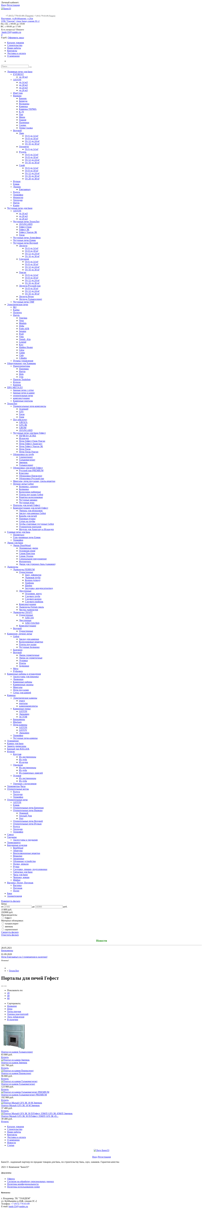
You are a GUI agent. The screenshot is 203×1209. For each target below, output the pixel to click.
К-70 (21, 111)
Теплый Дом (25, 815)
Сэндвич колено (33, 599)
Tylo (21, 376)
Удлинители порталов (30, 526)
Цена (9, 1009)
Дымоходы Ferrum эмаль (31, 607)
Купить (5, 1057)
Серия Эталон (26, 556)
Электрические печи (17, 304)
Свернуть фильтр (10, 932)
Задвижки (24, 666)
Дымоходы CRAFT (23, 612)
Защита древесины (16, 746)
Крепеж (17, 385)
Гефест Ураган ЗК (28, 232)
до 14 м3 (23, 82)
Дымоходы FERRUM (24, 569)
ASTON (17, 79)
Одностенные (26, 572)
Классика (24, 473)
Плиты (22, 663)
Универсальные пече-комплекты (29, 406)
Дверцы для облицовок (31, 510)
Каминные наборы (22, 682)
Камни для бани (15, 743)
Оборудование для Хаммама (21, 363)
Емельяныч (24, 189)
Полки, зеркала (21, 864)
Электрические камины (25, 698)
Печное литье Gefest (23, 484)
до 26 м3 (23, 90)
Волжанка (24, 103)
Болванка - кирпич (28, 486)
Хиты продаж (14, 1011)
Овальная (18, 765)
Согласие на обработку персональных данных (30, 1181)
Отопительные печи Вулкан (27, 824)
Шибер (28, 585)
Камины (11, 695)
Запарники (18, 858)
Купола (17, 382)
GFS (21, 411)
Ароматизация (14, 896)
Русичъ (22, 152)
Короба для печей (28, 516)
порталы (23, 703)
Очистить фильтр (10, 935)
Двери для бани (15, 542)
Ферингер (18, 197)
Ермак (16, 184)
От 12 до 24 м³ (32, 141)
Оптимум (24, 146)
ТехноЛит (12, 403)
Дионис (17, 186)
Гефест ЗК (24, 229)
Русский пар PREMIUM (31, 470)
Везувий (17, 130)
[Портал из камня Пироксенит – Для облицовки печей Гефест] (17, 1070)
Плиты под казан (27, 644)
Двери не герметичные (30, 658)
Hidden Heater (26, 347)
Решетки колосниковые (31, 497)
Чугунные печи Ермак (24, 240)
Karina (16, 310)
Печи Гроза (24, 449)
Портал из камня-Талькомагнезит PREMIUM (24, 1094)
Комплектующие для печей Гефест (30, 508)
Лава (21, 133)
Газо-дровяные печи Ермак (27, 537)
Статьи (10, 1145)
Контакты (12, 50)
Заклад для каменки (29, 639)
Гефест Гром (25, 227)
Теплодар (18, 200)
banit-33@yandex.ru (11, 32)
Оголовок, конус (33, 593)
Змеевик (23, 462)
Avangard (23, 409)
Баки (9, 893)
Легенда (23, 245)
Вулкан (17, 181)
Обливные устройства (24, 861)
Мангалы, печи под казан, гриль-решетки (34, 481)
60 (8, 998)
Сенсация (24, 259)
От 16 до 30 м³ (32, 144)
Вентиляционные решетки (26, 853)
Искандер (24, 438)
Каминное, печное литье (19, 633)
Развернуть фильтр (10, 901)
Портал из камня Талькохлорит (17, 1052)
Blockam (17, 722)
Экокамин (24, 714)
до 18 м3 (23, 77)
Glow (21, 350)
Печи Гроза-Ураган (28, 451)
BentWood (18, 848)
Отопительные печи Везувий (28, 821)
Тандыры (12, 837)
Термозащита (14, 842)
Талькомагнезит (27, 459)
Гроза (22, 235)
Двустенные (25, 591)
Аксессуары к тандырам (25, 840)
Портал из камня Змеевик (14, 1062)
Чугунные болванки (29, 647)
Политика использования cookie (23, 1187)
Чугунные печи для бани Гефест (29, 433)
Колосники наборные (30, 492)
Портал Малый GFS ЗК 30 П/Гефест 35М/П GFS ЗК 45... (29, 1116)
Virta (21, 336)
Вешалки (17, 856)
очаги (22, 700)
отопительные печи (23, 395)
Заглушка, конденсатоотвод (39, 588)
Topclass (23, 318)
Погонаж (17, 888)
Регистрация (13, 5)
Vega (21, 320)
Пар (21, 114)
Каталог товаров (15, 42)
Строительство (14, 45)
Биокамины (19, 719)
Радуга (16, 192)
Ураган (22, 272)
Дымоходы (12, 567)
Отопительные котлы (18, 789)
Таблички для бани (23, 872)
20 (8, 993)
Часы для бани (20, 874)
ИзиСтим (18, 93)
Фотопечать (25, 561)
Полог (16, 890)
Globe (22, 352)
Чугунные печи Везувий (25, 243)
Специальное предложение (33, 559)
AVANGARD (26, 224)
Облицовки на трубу (23, 454)
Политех (17, 312)
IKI (14, 307)
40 (8, 995)
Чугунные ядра (26, 502)
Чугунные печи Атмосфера (27, 237)
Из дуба (23, 759)
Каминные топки (22, 708)
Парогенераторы (21, 366)
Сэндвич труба (32, 596)
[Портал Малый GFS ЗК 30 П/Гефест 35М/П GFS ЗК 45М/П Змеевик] (37, 1113)
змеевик (8, 926)
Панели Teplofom (21, 379)
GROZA (23, 422)
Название (12, 1006)
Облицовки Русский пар (31, 478)
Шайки (16, 880)
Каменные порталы (23, 401)
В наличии (12, 1019)
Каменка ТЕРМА (28, 109)
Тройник (29, 583)
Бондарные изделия (17, 845)
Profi (21, 334)
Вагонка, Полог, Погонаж (20, 882)
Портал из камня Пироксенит (16, 1073)
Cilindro (23, 358)
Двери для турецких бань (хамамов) (37, 564)
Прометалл (18, 534)
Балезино (17, 650)
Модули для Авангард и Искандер (36, 529)
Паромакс (24, 368)
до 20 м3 (23, 216)
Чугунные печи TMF (23, 302)
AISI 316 (29, 617)
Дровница (18, 679)
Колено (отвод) (32, 580)
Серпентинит (26, 457)
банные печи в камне (24, 393)
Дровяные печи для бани (19, 71)
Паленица (24, 122)
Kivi (21, 344)
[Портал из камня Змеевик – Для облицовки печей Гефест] (15, 1060)
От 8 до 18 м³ (31, 138)
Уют (21, 818)
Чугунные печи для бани (19, 208)
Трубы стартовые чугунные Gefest (36, 524)
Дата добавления (15, 1017)
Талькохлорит (26, 465)
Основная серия (27, 550)
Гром (21, 417)
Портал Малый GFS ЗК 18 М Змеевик (20, 1105)
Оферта (11, 1178)
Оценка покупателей (17, 1014)
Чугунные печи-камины (25, 738)
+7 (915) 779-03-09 (20, 1203)
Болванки (24, 489)
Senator (22, 331)
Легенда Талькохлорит (30, 299)
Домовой (23, 813)
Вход (3, 5)
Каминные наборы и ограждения (24, 674)
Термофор (18, 194)
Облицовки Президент (30, 476)
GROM (22, 427)
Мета (15, 668)
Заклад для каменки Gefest (32, 513)
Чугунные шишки (28, 500)
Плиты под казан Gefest (31, 494)
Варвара (17, 95)
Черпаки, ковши (21, 877)
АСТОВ (23, 716)
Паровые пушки (27, 518)
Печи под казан (21, 690)
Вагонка (17, 885)
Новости (11, 1142)
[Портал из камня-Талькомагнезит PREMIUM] (25, 1092)
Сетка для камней (22, 692)
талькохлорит (11, 923)
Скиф (22, 165)
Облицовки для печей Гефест (28, 467)
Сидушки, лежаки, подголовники (30, 869)
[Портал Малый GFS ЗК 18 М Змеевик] (21, 1102)
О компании (13, 56)
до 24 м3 (23, 87)
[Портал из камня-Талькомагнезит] (19, 1081)
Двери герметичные (29, 655)
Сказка (22, 125)
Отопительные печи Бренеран (28, 807)
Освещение (13, 741)
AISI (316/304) (32, 623)
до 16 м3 (23, 213)
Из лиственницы (27, 757)
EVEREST (18, 74)
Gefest (16, 636)
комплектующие (21, 398)
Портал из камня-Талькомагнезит (18, 1084)
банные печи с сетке (23, 390)
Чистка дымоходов (28, 609)
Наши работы (14, 48)
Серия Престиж (27, 553)
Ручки (16, 866)
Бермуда (23, 101)
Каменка (23, 106)
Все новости (6, 963)
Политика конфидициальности (23, 1184)
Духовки (23, 660)
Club (21, 355)
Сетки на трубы (27, 521)
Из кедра (23, 762)
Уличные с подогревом (24, 783)
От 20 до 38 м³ (32, 178)
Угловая (17, 775)
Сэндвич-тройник (34, 601)
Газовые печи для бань (18, 532)
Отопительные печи (17, 799)
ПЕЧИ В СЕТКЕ (27, 435)
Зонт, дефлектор (33, 575)
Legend (22, 342)
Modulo (22, 323)
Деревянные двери (28, 548)
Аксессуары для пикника (26, 676)
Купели (11, 751)
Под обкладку (20, 419)
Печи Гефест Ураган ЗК (31, 446)
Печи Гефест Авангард (30, 443)
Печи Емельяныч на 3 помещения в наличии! (24, 957)
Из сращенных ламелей (31, 773)
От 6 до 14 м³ (31, 136)
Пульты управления (23, 360)
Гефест (8, 918)
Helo (21, 374)
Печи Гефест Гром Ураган (32, 441)
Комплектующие (27, 604)
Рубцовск (18, 671)
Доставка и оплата (16, 53)
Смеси (10, 834)
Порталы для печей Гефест (26, 505)
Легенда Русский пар (30, 285)
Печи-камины (20, 724)
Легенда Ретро (26, 296)
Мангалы (17, 687)
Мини (22, 117)
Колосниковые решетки (31, 641)
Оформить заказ (16, 37)
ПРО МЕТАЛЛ (15, 387)
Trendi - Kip (25, 339)
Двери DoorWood (22, 545)
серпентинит (11, 929)
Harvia (16, 203)
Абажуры (18, 850)
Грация (22, 120)
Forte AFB (24, 328)
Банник (23, 98)
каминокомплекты (28, 706)
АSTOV (23, 730)
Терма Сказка (26, 128)
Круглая (17, 754)
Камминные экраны (23, 684)
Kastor (16, 205)
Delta (21, 326)
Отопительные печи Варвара (28, 810)
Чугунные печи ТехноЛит (26, 221)
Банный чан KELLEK (18, 749)
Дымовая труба (32, 577)
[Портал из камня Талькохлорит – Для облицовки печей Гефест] (14, 1049)
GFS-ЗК (23, 425)
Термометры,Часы (16, 786)
